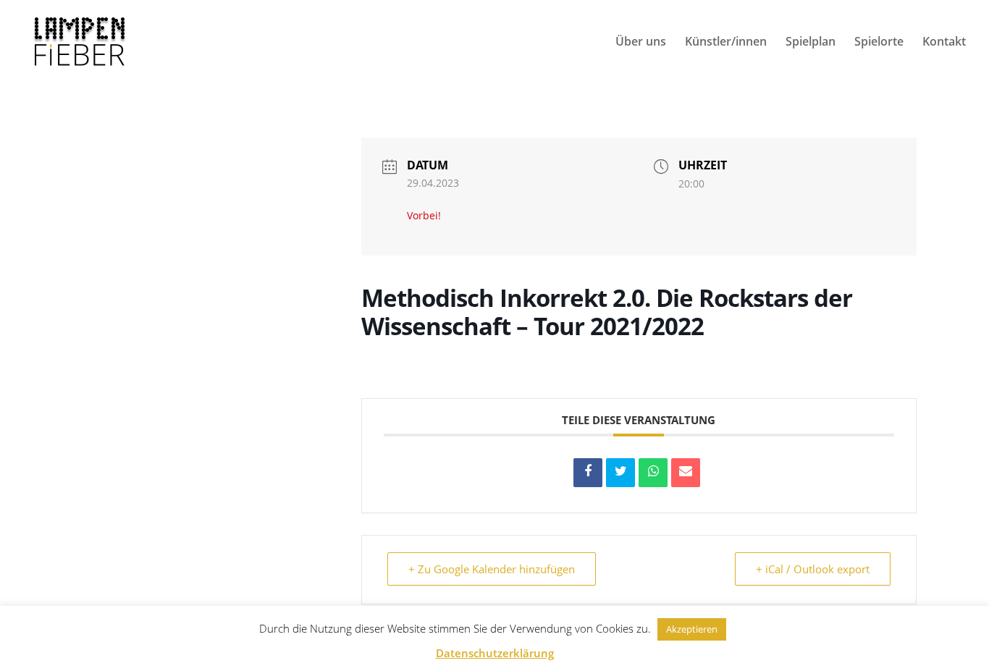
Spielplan (811, 42)
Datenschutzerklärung (495, 653)
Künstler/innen (726, 42)
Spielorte (879, 42)
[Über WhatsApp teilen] (653, 472)
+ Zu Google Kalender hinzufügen (491, 569)
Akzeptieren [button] (691, 629)
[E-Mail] (685, 472)
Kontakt (944, 42)
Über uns (640, 42)
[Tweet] (620, 472)
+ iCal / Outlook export (813, 569)
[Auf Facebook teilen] (587, 472)
